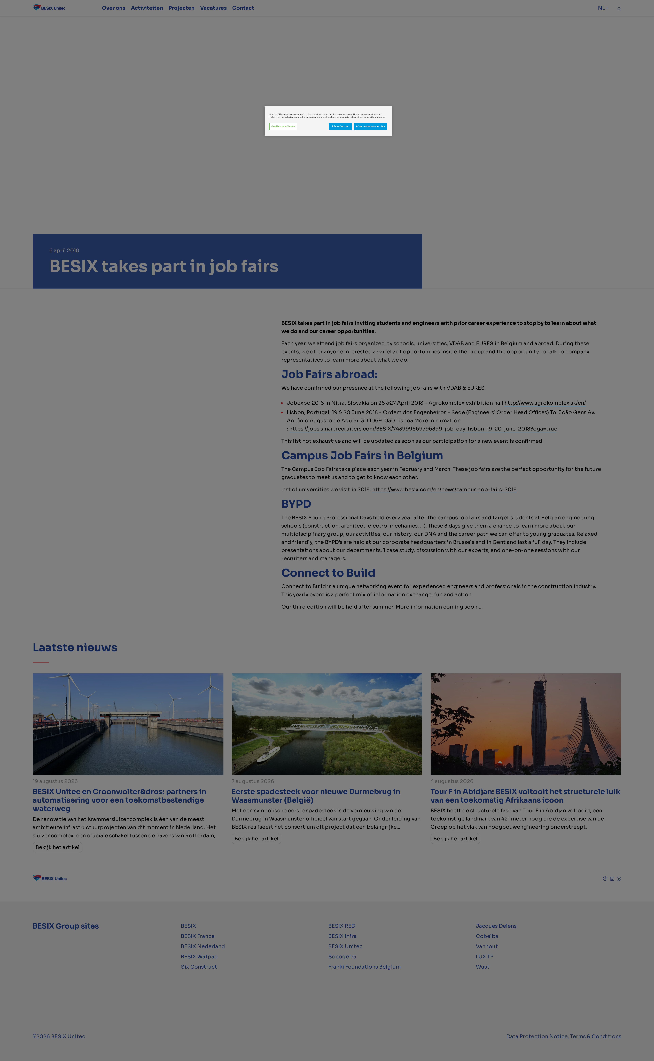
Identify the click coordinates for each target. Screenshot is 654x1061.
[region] (328, 121)
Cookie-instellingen (283, 126)
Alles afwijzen (340, 126)
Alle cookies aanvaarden (370, 126)
